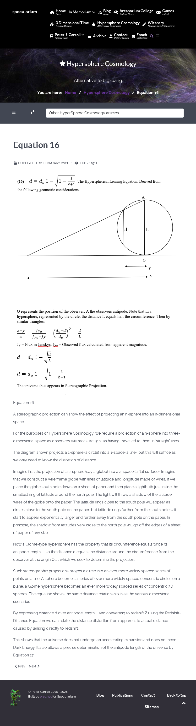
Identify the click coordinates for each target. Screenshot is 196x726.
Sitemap (152, 706)
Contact (148, 695)
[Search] (151, 36)
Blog (100, 695)
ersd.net (46, 696)
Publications (122, 695)
